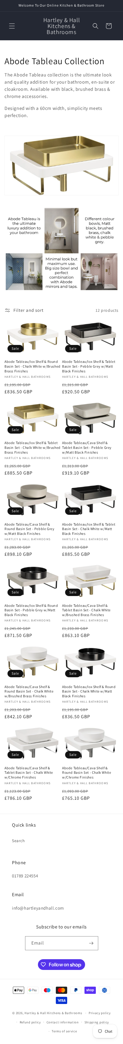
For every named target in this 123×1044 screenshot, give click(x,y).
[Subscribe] (91, 943)
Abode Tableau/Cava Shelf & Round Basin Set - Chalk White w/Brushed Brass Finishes (28, 691)
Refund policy (30, 1022)
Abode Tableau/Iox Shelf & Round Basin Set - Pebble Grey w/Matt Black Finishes (31, 610)
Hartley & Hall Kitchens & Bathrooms (53, 1013)
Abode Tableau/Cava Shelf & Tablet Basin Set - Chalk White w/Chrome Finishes (28, 772)
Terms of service (64, 1031)
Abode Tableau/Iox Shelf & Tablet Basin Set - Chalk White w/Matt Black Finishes (88, 529)
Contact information (63, 1022)
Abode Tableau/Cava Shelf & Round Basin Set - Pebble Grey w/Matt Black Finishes (29, 529)
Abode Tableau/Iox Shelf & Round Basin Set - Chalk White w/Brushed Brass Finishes (32, 366)
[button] (12, 26)
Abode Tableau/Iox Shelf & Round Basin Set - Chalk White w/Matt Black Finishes (89, 691)
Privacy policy (100, 1013)
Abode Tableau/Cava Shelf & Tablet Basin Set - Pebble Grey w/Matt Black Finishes (87, 447)
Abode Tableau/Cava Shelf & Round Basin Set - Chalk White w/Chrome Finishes (86, 772)
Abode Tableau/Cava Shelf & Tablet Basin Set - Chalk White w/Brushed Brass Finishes (86, 610)
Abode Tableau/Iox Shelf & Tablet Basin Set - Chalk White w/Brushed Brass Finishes (32, 447)
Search (18, 840)
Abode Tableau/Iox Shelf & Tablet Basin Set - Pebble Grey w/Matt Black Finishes (88, 366)
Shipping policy (96, 1022)
